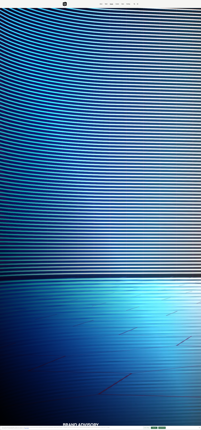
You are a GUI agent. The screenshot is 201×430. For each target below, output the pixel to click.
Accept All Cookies (162, 427)
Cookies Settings (146, 427)
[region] (100, 428)
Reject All (154, 427)
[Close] (199, 428)
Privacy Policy (26, 428)
